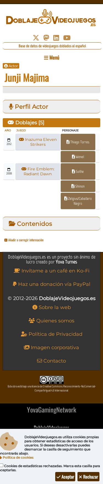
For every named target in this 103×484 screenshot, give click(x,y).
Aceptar (67, 476)
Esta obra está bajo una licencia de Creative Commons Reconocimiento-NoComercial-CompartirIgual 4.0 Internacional (52, 388)
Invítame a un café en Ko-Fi (55, 271)
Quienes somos (54, 321)
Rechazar (90, 476)
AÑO (8, 130)
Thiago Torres (79, 141)
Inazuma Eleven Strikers (40, 142)
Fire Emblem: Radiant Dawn (39, 171)
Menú (53, 57)
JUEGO (21, 130)
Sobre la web (54, 307)
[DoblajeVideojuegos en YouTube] (67, 37)
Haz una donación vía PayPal (53, 284)
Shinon (79, 186)
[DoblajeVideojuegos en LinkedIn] (56, 37)
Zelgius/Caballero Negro (79, 201)
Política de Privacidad (54, 334)
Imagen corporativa (54, 348)
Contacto (54, 361)
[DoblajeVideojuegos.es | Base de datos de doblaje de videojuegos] (51, 17)
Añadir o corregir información (25, 239)
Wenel (79, 156)
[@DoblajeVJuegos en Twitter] (36, 37)
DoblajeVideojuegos (51, 427)
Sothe (79, 171)
